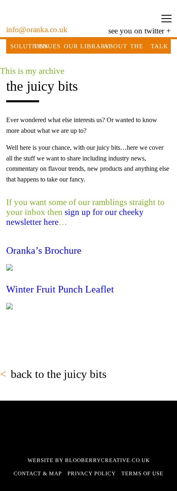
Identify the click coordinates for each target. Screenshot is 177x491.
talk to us (159, 60)
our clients (71, 53)
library (95, 46)
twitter (154, 30)
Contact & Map (38, 473)
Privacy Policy (92, 473)
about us (115, 53)
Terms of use (142, 473)
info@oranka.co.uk (37, 29)
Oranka (88, 18)
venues (47, 46)
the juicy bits (137, 60)
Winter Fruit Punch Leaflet (60, 289)
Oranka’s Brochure (44, 250)
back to (59, 374)
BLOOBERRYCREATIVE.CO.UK (107, 460)
